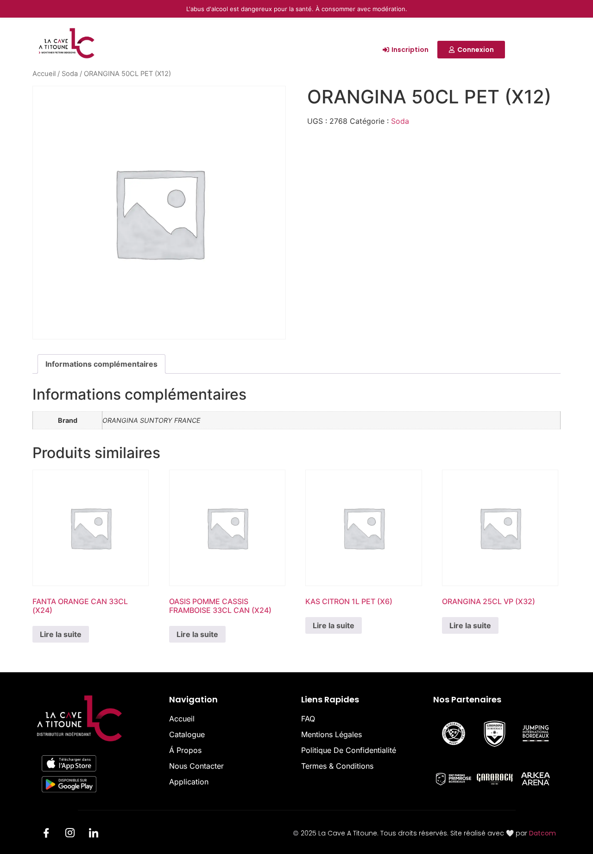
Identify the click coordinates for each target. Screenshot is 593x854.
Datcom (542, 833)
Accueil (44, 74)
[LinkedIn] (93, 834)
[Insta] (70, 834)
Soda (70, 74)
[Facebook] (46, 834)
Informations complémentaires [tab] (101, 364)
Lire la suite (61, 634)
